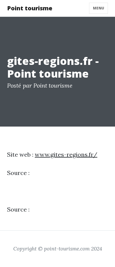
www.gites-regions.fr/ (66, 154)
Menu (98, 8)
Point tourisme (29, 8)
